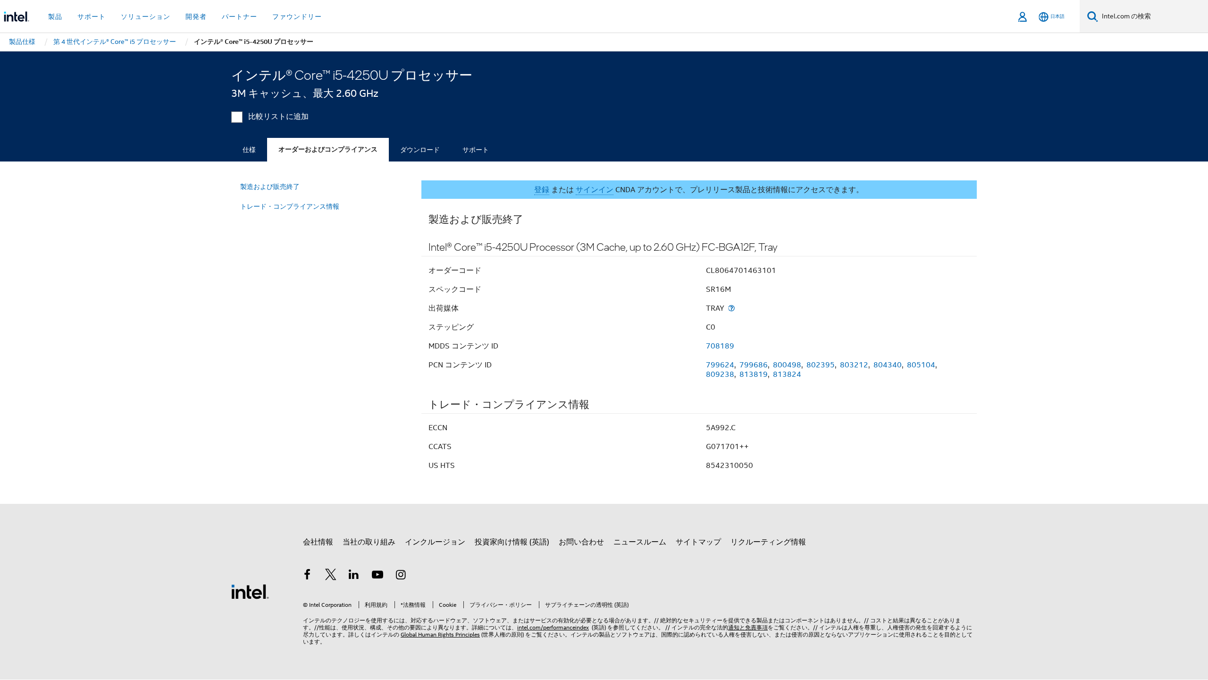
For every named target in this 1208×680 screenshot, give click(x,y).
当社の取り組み (369, 542)
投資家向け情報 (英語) (512, 542)
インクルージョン (435, 542)
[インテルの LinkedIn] (354, 576)
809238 (720, 374)
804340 (887, 365)
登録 (541, 190)
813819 (753, 374)
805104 (921, 365)
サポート (475, 149)
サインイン (594, 190)
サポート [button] (91, 16)
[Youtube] (377, 576)
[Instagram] (401, 576)
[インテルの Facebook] (307, 576)
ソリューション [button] (145, 16)
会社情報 (318, 542)
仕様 (249, 149)
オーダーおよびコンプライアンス (328, 149)
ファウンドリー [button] (297, 16)
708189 (720, 346)
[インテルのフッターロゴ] (250, 591)
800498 (787, 365)
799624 (720, 365)
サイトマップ (698, 542)
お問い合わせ (581, 542)
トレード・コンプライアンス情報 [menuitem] (289, 206)
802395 (820, 365)
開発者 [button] (196, 16)
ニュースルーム (639, 542)
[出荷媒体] (731, 308)
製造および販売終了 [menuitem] (270, 186)
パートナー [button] (239, 16)
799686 (753, 365)
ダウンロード (420, 149)
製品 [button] (55, 16)
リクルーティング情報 (768, 542)
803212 (854, 365)
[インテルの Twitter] (331, 576)
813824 (787, 374)
